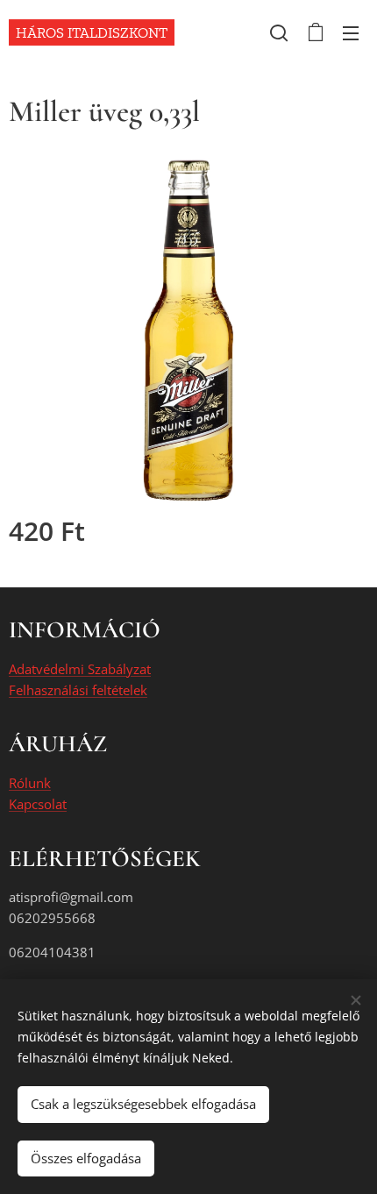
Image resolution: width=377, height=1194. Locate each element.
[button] (279, 32)
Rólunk (30, 783)
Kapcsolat (38, 804)
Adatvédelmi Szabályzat (80, 669)
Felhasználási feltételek (78, 690)
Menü (350, 32)
